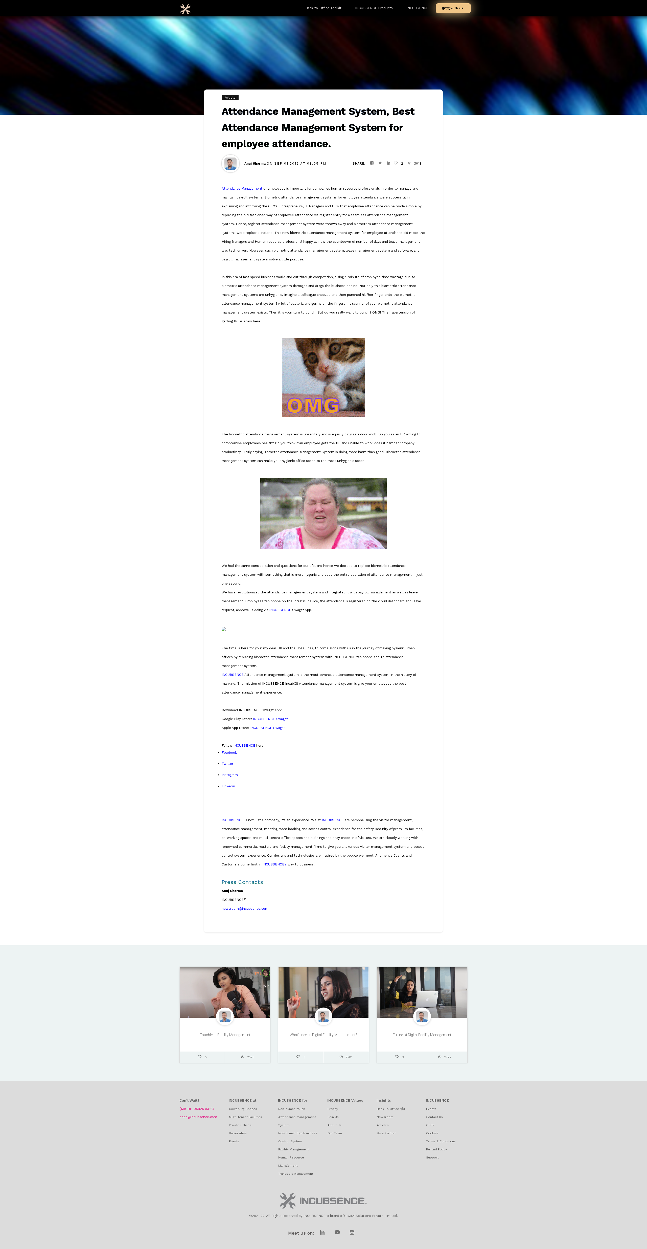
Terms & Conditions (441, 1141)
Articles (383, 1125)
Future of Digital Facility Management (422, 1035)
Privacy (333, 1109)
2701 (349, 1057)
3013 (417, 163)
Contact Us (434, 1117)
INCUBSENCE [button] (417, 8)
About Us (334, 1125)
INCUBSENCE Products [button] (374, 8)
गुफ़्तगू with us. (453, 8)
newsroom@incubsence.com (245, 908)
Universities (238, 1133)
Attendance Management (242, 188)
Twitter (227, 764)
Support (432, 1157)
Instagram (230, 775)
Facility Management (293, 1149)
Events (234, 1141)
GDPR (430, 1125)
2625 (250, 1057)
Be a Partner (386, 1133)
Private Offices (240, 1125)
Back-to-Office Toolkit (323, 8)
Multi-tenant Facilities (245, 1117)
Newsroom (385, 1117)
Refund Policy (436, 1149)
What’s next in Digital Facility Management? (323, 1035)
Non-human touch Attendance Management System (297, 1117)
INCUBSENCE (280, 610)
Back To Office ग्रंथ (391, 1109)
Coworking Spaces (243, 1109)
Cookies (432, 1133)
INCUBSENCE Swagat (270, 719)
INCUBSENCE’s (274, 864)
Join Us (333, 1117)
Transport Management (295, 1173)
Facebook (229, 752)
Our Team (335, 1133)
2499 (447, 1057)
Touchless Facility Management (225, 1035)
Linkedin (228, 786)
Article (230, 97)
